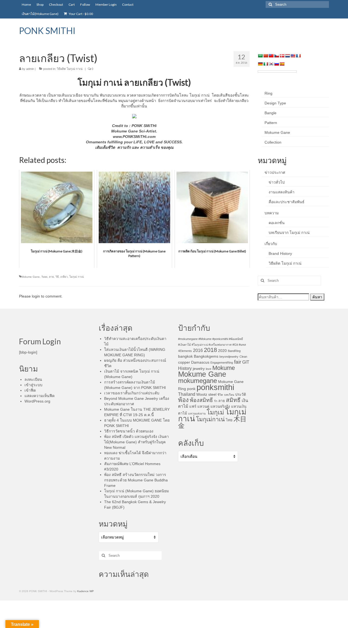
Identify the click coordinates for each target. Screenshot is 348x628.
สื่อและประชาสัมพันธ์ (286, 202)
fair (237, 362)
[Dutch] (287, 56)
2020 (222, 351)
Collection (273, 142)
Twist (44, 276)
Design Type (275, 103)
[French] (298, 56)
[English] (292, 56)
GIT (245, 362)
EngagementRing (221, 362)
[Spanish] (281, 64)
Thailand (186, 394)
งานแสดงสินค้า (281, 192)
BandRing (234, 350)
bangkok (185, 356)
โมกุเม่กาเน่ (210, 419)
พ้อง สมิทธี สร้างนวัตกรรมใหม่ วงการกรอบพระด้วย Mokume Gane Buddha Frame (136, 480)
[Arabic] (260, 56)
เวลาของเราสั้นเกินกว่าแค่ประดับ (131, 393)
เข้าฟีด (30, 390)
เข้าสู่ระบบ (33, 385)
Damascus (200, 362)
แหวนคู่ (203, 406)
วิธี (57, 276)
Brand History (280, 253)
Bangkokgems (206, 356)
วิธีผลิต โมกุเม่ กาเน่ (70, 68)
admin (30, 68)
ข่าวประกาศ (275, 172)
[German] (260, 64)
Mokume (223, 367)
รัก (215, 401)
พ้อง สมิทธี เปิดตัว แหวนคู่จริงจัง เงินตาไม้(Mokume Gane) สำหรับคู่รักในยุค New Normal (136, 442)
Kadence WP (85, 591)
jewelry (199, 369)
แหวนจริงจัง (220, 406)
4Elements (185, 350)
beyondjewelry (228, 356)
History (185, 368)
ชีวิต (220, 394)
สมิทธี (233, 400)
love (208, 368)
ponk (191, 389)
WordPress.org (37, 401)
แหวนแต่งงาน (197, 413)
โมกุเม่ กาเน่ (76, 276)
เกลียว (64, 276)
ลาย (51, 276)
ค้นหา (317, 297)
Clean (243, 356)
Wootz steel (206, 394)
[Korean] (271, 64)
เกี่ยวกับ (271, 244)
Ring (268, 93)
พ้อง (183, 400)
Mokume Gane (30, 276)
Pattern (271, 122)
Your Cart (80, 14)
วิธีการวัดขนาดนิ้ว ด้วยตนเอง (128, 431)
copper (184, 362)
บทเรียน (229, 394)
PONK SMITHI (47, 30)
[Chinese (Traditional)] (271, 56)
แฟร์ (192, 406)
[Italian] (265, 64)
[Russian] (276, 64)
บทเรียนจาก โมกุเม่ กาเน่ (289, 232)
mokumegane (197, 380)
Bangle (270, 113)
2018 (210, 350)
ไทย (229, 420)
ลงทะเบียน (33, 379)
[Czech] (276, 56)
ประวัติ (240, 394)
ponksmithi (215, 387)
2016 (198, 350)
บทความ (272, 213)
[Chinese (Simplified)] (265, 56)
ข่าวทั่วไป (277, 182)
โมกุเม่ (215, 412)
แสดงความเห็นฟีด (39, 396)
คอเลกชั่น (277, 223)
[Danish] (281, 56)
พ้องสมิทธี (201, 400)
